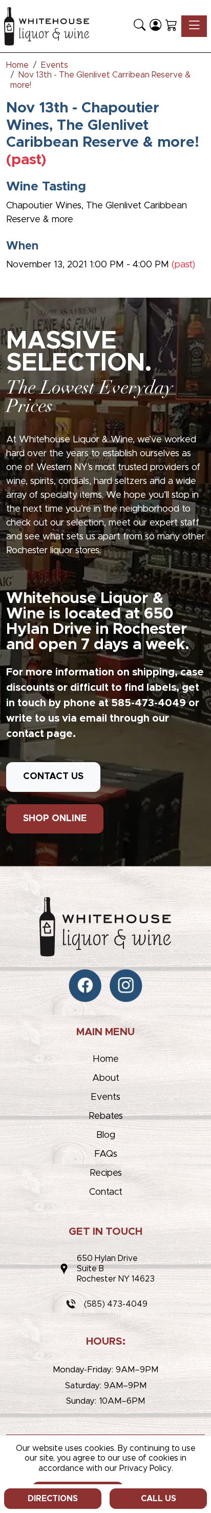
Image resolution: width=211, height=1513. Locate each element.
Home (106, 1059)
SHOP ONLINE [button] (55, 818)
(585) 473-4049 (115, 1304)
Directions (53, 1499)
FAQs (105, 1154)
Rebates (106, 1116)
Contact (105, 1192)
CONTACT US (53, 776)
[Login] (155, 26)
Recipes (106, 1173)
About (105, 1078)
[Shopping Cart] (171, 26)
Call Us (158, 1499)
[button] (139, 26)
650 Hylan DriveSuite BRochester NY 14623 (116, 1268)
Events (105, 1097)
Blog (105, 1135)
